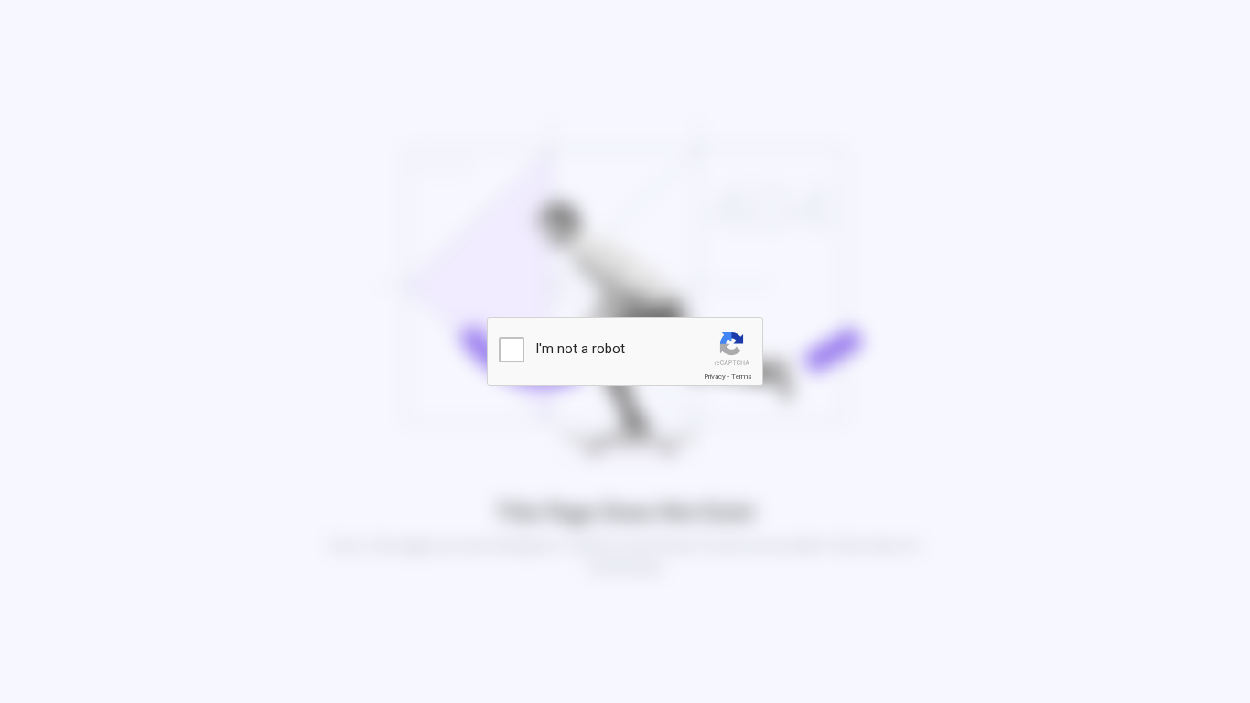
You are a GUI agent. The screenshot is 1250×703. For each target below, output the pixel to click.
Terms (741, 377)
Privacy (715, 377)
